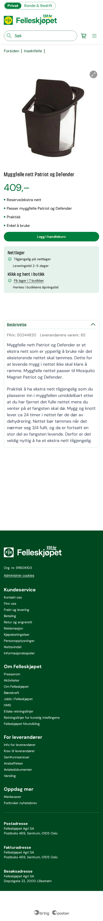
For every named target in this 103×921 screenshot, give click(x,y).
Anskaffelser (13, 763)
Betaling (10, 616)
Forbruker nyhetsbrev (20, 803)
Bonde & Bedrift (38, 5)
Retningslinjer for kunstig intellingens (32, 717)
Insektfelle (33, 51)
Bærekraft (11, 693)
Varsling (10, 776)
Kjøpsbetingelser (16, 634)
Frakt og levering (16, 610)
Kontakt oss (13, 597)
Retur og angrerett (18, 622)
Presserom (12, 674)
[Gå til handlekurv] (84, 36)
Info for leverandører (19, 745)
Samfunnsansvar (16, 757)
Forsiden (11, 51)
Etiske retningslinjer (18, 711)
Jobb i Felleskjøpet (18, 699)
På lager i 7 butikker (29, 280)
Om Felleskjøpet (16, 686)
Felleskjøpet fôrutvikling (22, 724)
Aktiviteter (11, 680)
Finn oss (10, 603)
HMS (7, 705)
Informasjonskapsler (19, 653)
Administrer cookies (19, 575)
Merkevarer (12, 797)
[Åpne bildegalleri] (93, 74)
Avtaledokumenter (18, 769)
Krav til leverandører (19, 751)
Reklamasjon (13, 628)
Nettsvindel (12, 647)
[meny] (94, 36)
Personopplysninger (19, 641)
